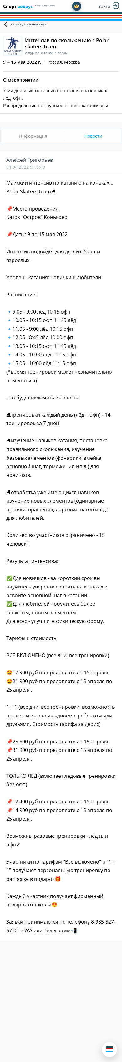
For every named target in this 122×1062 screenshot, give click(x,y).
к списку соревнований (28, 24)
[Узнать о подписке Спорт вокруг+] (76, 6)
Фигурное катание (45, 5)
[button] (109, 1049)
